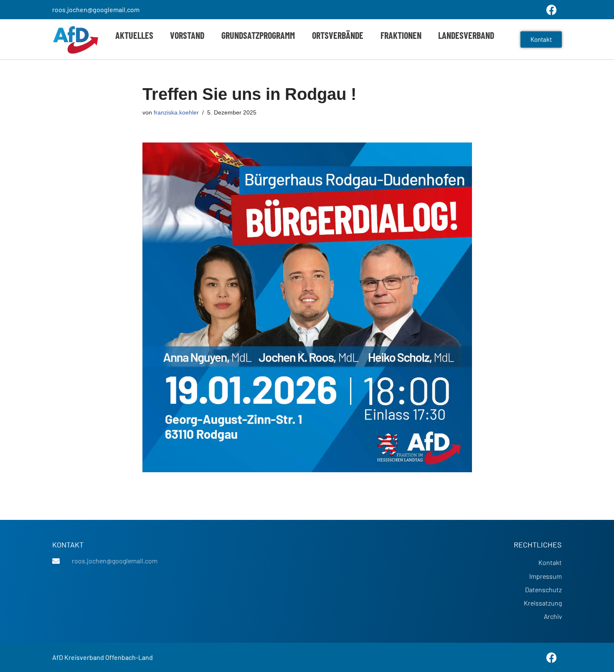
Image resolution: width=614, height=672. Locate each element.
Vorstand (187, 35)
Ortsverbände (337, 35)
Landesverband (466, 35)
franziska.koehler (176, 112)
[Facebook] (551, 657)
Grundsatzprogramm (258, 35)
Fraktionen (401, 35)
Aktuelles (134, 35)
